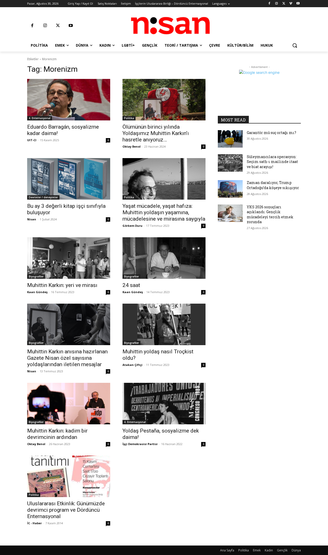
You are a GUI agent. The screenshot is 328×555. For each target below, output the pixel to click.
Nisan (31, 219)
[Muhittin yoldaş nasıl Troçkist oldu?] (164, 324)
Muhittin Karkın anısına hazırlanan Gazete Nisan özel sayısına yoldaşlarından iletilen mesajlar (67, 357)
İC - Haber (34, 523)
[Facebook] (269, 4)
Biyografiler (36, 276)
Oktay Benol (131, 146)
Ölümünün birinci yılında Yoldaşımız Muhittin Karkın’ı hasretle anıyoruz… (155, 133)
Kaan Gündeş (37, 292)
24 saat (131, 285)
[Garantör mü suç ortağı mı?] (230, 139)
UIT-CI (31, 140)
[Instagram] (277, 4)
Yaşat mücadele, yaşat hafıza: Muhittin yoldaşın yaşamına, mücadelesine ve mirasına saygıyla (163, 212)
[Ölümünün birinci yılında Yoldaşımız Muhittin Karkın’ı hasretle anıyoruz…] (164, 99)
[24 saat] (164, 258)
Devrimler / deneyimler (43, 197)
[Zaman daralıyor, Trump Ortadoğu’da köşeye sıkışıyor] (230, 189)
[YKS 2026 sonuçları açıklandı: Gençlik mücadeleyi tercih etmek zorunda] (230, 213)
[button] (295, 45)
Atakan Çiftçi (132, 365)
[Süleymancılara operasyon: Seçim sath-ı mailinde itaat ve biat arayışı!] (230, 163)
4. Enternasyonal (39, 118)
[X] (284, 4)
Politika (129, 118)
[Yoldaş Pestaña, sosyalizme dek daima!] (164, 403)
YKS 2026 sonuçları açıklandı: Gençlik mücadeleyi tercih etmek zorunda (270, 214)
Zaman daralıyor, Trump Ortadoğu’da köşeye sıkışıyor (273, 185)
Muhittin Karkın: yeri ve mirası (62, 285)
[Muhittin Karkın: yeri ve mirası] (68, 258)
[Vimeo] (291, 4)
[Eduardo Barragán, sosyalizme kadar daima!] (68, 99)
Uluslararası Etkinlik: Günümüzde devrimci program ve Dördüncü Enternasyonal (66, 509)
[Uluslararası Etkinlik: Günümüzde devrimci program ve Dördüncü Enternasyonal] (68, 476)
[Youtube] (298, 4)
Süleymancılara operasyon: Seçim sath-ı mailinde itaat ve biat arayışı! (272, 161)
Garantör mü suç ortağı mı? (271, 132)
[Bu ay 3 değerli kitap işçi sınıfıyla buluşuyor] (68, 179)
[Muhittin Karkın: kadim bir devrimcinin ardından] (68, 403)
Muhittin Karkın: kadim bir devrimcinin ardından (57, 434)
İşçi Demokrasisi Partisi (140, 444)
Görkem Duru (132, 226)
